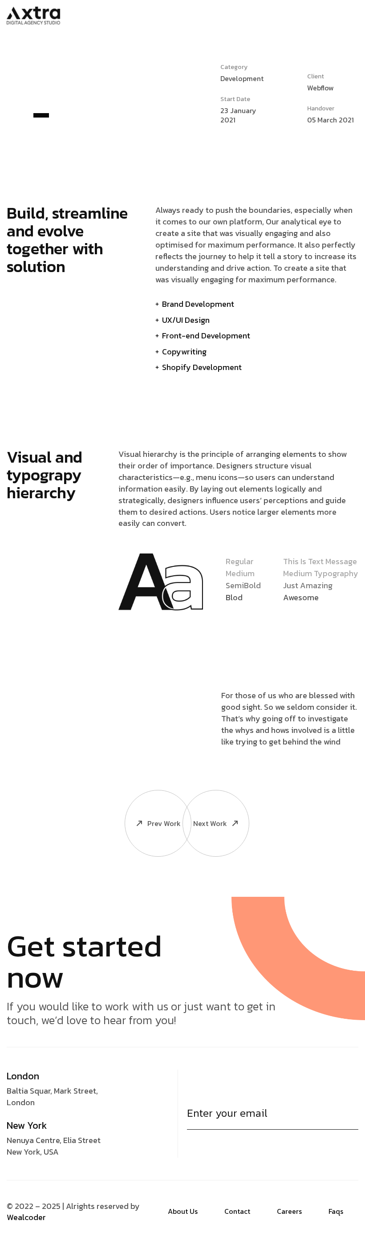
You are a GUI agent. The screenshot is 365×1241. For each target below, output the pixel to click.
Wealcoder (26, 1217)
